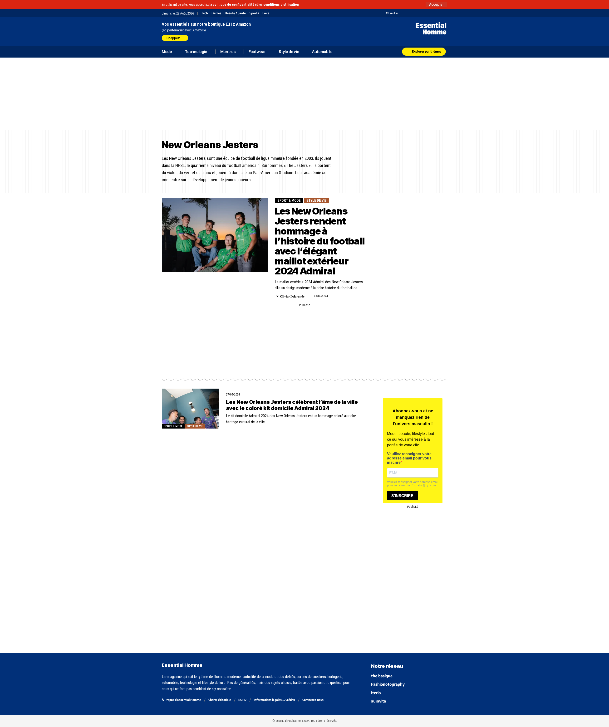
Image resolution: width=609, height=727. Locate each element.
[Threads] (444, 13)
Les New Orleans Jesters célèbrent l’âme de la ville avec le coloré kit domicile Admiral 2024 (292, 405)
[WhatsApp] (438, 13)
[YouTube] (409, 13)
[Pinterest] (414, 13)
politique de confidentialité (233, 4)
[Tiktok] (420, 13)
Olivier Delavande (292, 296)
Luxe (265, 13)
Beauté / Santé (235, 13)
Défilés (216, 13)
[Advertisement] (304, 93)
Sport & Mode (289, 200)
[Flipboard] (432, 13)
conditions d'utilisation (281, 4)
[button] (436, 4)
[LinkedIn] (426, 13)
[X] (403, 13)
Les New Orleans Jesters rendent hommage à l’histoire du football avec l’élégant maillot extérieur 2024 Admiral (320, 241)
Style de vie (316, 200)
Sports (254, 13)
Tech (204, 13)
